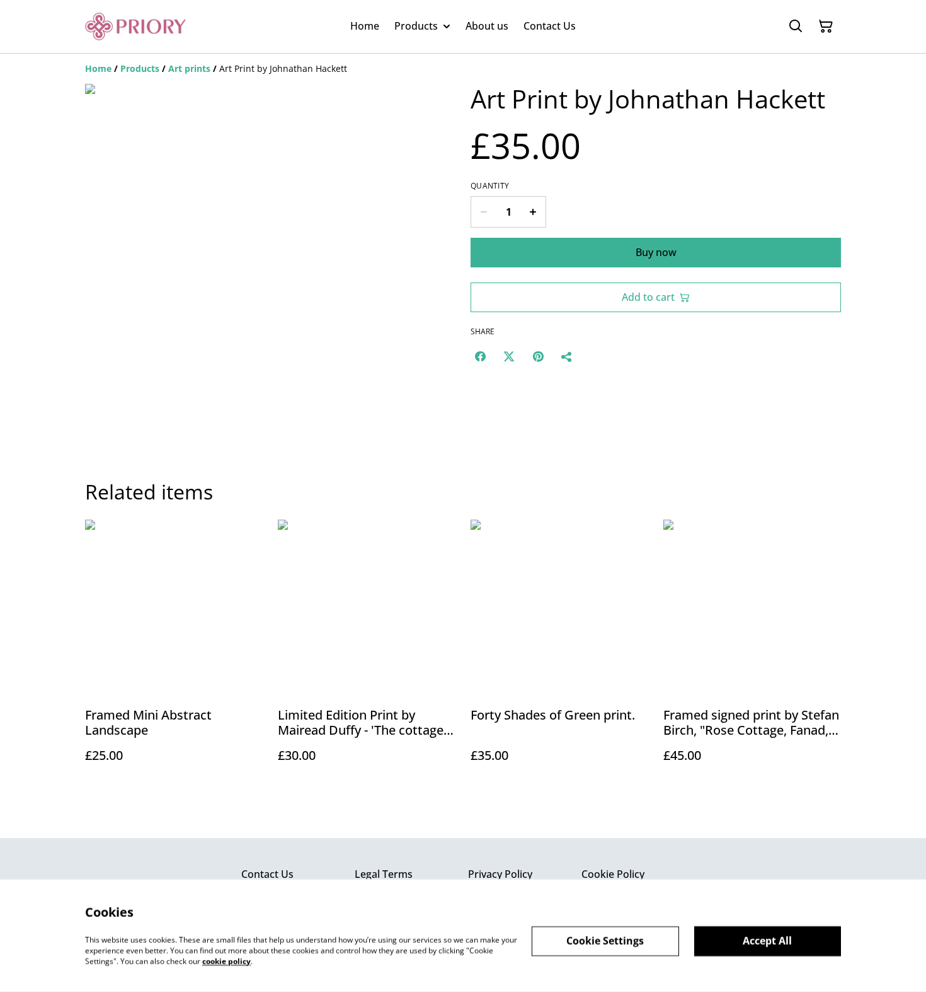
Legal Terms (384, 874)
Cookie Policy (612, 874)
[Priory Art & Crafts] (135, 26)
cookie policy (226, 960)
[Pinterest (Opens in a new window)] (538, 356)
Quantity (490, 186)
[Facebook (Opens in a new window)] (480, 356)
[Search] (795, 26)
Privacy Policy (500, 874)
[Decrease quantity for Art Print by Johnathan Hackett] (483, 212)
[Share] (566, 356)
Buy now (656, 252)
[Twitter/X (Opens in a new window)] (509, 356)
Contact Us (267, 874)
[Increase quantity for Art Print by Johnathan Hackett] (533, 212)
